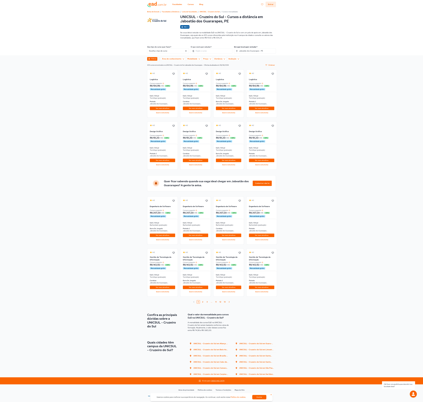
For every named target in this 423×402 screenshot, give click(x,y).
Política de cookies (205, 390)
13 (225, 302)
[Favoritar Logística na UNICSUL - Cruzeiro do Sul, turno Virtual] (173, 74)
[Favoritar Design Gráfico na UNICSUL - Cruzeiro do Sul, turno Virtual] (173, 126)
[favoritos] (262, 4)
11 (216, 302)
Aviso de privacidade (186, 390)
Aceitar (259, 397)
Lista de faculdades (189, 12)
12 (220, 302)
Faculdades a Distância (170, 12)
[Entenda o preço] (163, 83)
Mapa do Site (240, 390)
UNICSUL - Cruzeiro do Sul (210, 12)
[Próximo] (229, 302)
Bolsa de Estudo (153, 12)
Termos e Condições (223, 390)
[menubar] (187, 4)
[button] (413, 394)
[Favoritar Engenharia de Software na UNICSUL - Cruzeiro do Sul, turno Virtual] (173, 200)
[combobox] (211, 51)
